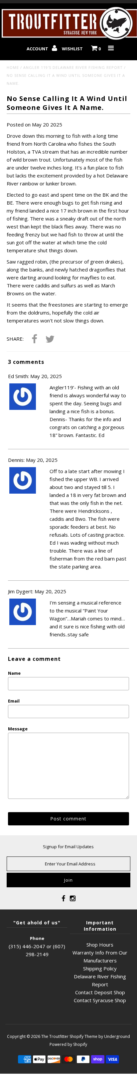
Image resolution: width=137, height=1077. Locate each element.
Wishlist (72, 49)
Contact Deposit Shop (100, 992)
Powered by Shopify (68, 1044)
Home (13, 67)
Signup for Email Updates (68, 847)
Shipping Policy (100, 968)
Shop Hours (99, 944)
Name (14, 673)
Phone (37, 938)
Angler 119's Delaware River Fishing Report (73, 67)
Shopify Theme (83, 1036)
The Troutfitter (54, 1036)
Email (14, 701)
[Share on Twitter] (50, 339)
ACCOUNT (38, 49)
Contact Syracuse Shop (100, 1000)
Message (18, 729)
